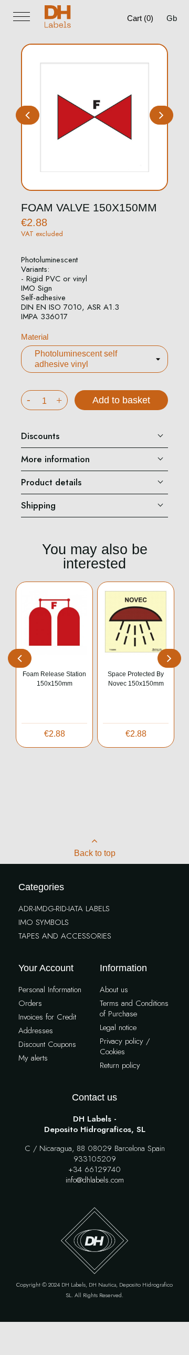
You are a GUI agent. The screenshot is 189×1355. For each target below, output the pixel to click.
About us (114, 989)
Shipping (38, 505)
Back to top (95, 853)
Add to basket (121, 400)
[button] (161, 115)
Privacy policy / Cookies (125, 1046)
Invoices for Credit (47, 1017)
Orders (30, 1003)
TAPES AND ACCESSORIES (64, 936)
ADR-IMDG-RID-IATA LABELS (64, 908)
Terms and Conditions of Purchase (134, 1009)
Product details (51, 482)
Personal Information (49, 989)
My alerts (33, 1058)
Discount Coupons (47, 1044)
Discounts (40, 436)
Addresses (35, 1030)
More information (55, 459)
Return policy (120, 1065)
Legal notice (118, 1027)
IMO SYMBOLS (43, 922)
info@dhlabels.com (95, 1180)
